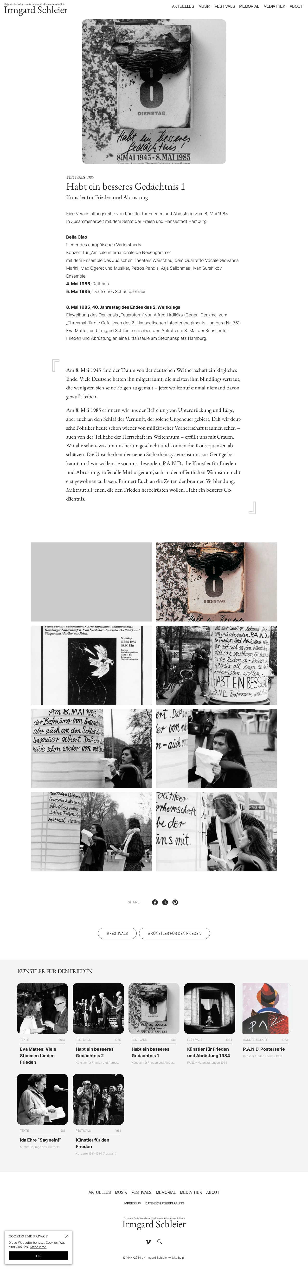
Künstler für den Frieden (176, 933)
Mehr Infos (38, 1247)
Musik (204, 6)
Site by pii (178, 1257)
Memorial (249, 6)
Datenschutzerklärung (164, 1203)
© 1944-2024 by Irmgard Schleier (145, 1257)
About (296, 6)
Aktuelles (183, 6)
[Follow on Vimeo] (148, 1242)
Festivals (225, 6)
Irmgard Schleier (35, 9)
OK (38, 1256)
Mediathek (274, 6)
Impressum (132, 1203)
